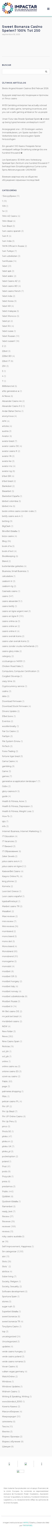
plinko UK (6, 1146)
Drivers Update (9, 711)
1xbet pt (6, 321)
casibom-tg (7, 586)
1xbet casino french (11, 291)
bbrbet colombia (10, 501)
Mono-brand (8, 946)
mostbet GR (8, 976)
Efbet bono (7, 716)
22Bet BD (7, 356)
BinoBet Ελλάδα (9, 531)
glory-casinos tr (9, 791)
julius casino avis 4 (10, 861)
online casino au (9, 1066)
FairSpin (6, 736)
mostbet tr (7, 1006)
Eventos (6, 721)
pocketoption (8, 1156)
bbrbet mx (7, 506)
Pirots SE (6, 1131)
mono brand (8, 936)
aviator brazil (8, 441)
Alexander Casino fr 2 (12, 406)
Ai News (6, 396)
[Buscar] (46, 71)
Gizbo (5, 786)
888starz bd (8, 386)
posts (4, 1171)
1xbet (4, 266)
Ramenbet (7, 1206)
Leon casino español (12, 896)
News (5, 1036)
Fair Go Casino (9, 731)
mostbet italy (8, 986)
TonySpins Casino (10, 1326)
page (4, 1086)
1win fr (5, 236)
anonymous (8, 416)
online (5, 1061)
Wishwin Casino (9, 1391)
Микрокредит (9, 1416)
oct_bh (5, 1051)
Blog (4, 541)
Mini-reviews (8, 926)
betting (5, 521)
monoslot (6, 966)
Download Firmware (12, 701)
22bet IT (6, 361)
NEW (4, 1026)
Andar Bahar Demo (11, 411)
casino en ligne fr (10, 616)
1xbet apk (6, 271)
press (4, 1181)
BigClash (6, 526)
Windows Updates (11, 1386)
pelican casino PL (10, 1101)
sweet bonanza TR (11, 1321)
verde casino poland (11, 1356)
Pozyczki (6, 1176)
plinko (5, 1136)
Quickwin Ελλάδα (10, 1201)
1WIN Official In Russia (13, 246)
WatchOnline (8, 1376)
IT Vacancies (8, 841)
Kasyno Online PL (10, 876)
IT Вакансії (7, 846)
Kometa (6, 886)
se (3, 1241)
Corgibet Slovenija (11, 676)
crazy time (7, 681)
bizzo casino (8, 536)
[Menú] (48, 9)
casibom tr (7, 581)
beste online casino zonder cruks (18, 511)
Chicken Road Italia (11, 666)
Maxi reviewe (8, 916)
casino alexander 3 (11, 601)
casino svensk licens (11, 636)
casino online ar (9, 626)
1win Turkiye (8, 251)
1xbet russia (7, 331)
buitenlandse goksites (12, 566)
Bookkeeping (8, 556)
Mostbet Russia (9, 1001)
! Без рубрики (9, 196)
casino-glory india (10, 651)
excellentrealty (9, 726)
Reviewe (6, 1221)
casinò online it (9, 631)
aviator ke (7, 461)
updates (6, 1346)
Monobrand (7, 951)
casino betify (8, 606)
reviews (5, 1231)
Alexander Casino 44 (12, 401)
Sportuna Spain (9, 1296)
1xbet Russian (8, 336)
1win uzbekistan (9, 256)
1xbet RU (6, 326)
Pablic (5, 1081)
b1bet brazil (7, 481)
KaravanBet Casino (11, 871)
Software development (13, 1291)
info (4, 826)
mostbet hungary (10, 981)
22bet (5, 351)
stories (5, 1301)
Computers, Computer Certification (19, 671)
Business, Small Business (14, 571)
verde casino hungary (12, 1351)
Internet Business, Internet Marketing (20, 831)
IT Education (8, 836)
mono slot (7, 941)
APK (4, 421)
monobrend (8, 956)
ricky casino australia (11, 1236)
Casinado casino (9, 591)
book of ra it (7, 551)
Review (5, 1216)
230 (4, 366)
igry (4, 821)
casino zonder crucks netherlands (18, 646)
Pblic (4, 1096)
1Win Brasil (7, 221)
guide (5, 796)
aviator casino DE (10, 446)
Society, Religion (10, 1281)
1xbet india (7, 296)
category (6, 656)
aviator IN (7, 456)
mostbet (6, 971)
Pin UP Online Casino (12, 1116)
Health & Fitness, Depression (16, 806)
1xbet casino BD (10, 286)
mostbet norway (10, 991)
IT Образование (10, 851)
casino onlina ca (9, 621)
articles (5, 426)
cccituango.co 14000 (12, 661)
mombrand (7, 931)
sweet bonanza (9, 1316)
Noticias (6, 1046)
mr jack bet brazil (10, 1016)
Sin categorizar (9, 1251)
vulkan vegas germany (13, 1371)
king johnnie (8, 881)
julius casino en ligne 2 (12, 866)
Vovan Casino (8, 1366)
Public (5, 1191)
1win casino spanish (11, 231)
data (4, 696)
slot (4, 1256)
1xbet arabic (7, 276)
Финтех (6, 1431)
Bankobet (7, 486)
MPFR (25, 1522)
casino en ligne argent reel (15, 611)
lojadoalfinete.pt (10, 901)
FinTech (6, 746)
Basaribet (6, 491)
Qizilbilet (6, 1196)
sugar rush (7, 1306)
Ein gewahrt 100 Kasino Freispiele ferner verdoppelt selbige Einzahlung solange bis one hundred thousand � (24, 149)
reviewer (6, 1226)
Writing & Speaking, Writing (15, 1396)
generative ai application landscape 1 (19, 781)
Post (4, 1166)
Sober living (7, 1276)
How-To (6, 816)
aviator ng (7, 471)
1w (3, 211)
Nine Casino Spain (10, 1041)
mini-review (7, 921)
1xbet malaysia (9, 311)
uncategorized (9, 1336)
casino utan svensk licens (14, 641)
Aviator (5, 436)
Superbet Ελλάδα (10, 1311)
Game (5, 771)
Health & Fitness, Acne (13, 801)
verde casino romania (12, 1361)
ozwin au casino (9, 1076)
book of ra (7, 546)
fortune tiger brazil (11, 756)
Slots (4, 1261)
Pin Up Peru (8, 1121)
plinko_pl (6, 1151)
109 (4, 206)
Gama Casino (8, 761)
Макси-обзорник (10, 1411)
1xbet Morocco (9, 316)
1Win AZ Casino (9, 216)
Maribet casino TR (10, 906)
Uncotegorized (9, 1341)
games (5, 776)
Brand (5, 561)
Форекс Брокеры (10, 1436)
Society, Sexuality (10, 1286)
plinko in (6, 1141)
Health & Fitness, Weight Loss (16, 811)
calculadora (7, 576)
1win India (7, 241)
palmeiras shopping (11, 1091)
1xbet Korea (7, 301)
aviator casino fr (9, 451)
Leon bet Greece (10, 891)
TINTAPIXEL (27, 1525)
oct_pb (5, 1056)
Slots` (5, 1266)
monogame (8, 961)
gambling (6, 766)
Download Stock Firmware (15, 706)
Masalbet (6, 911)
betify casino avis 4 (11, 516)
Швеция (6, 1446)
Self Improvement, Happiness (16, 1246)
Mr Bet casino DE (10, 1011)
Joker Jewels (8, 856)
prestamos (7, 1186)
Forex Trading (8, 751)
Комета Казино (9, 1406)
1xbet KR (6, 306)
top (3, 1331)
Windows (6, 1381)
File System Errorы (11, 741)
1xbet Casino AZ (9, 281)
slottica (5, 1271)
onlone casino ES (10, 1071)
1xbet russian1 (8, 341)
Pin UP (5, 1106)
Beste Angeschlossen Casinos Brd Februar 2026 (25, 88)
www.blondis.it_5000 (12, 1401)
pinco (4, 1126)
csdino (5, 691)
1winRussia (7, 261)
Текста (5, 1426)
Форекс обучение (11, 1441)
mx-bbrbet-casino (10, 1021)
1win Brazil (7, 226)
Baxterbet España (10, 496)
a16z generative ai (10, 391)
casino (5, 596)
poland (5, 1161)
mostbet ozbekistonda (13, 996)
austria (5, 431)
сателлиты (7, 1421)
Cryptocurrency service (13, 686)
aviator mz (7, 466)
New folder (7, 1031)
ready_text (7, 1211)
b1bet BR (6, 476)
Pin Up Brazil (8, 1111)
